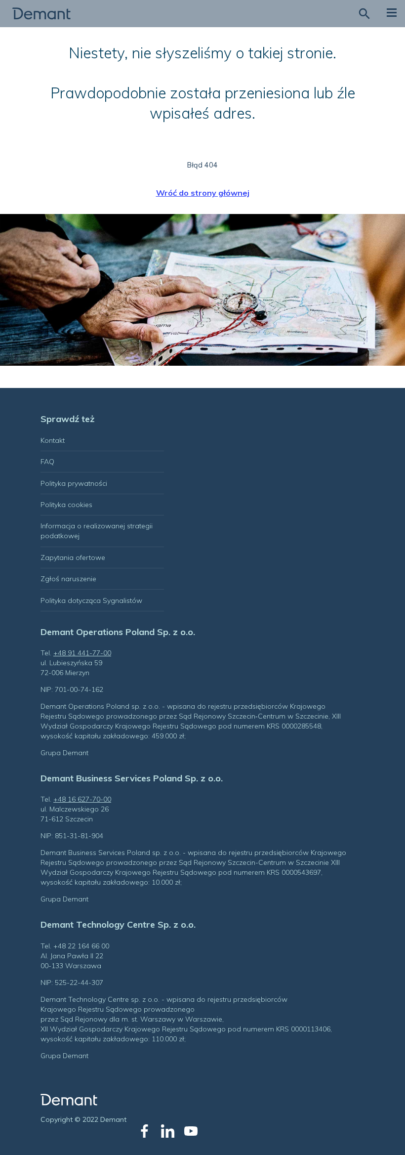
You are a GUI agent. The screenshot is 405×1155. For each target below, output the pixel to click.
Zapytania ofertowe (72, 557)
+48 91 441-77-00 (82, 652)
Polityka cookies (66, 504)
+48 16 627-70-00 (82, 799)
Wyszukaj (364, 13)
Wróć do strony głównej (202, 193)
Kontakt (52, 440)
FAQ (47, 461)
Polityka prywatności (73, 483)
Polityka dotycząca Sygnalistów (91, 600)
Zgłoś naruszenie (68, 578)
